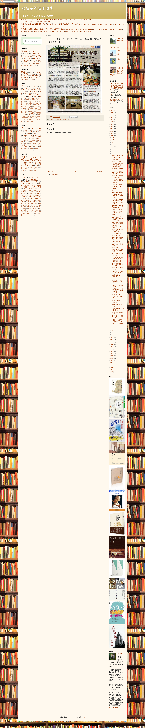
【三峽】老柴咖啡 (116, 233)
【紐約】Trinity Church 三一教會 (120, 52)
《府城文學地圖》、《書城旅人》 (117, 254)
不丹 (58, 23)
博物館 (113, 30)
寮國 (22, 141)
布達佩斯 (31, 108)
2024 (111, 115)
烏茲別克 (31, 148)
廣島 (25, 94)
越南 (22, 146)
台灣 (55, 119)
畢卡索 (76, 31)
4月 (113, 327)
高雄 (64, 119)
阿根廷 (26, 148)
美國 (40, 128)
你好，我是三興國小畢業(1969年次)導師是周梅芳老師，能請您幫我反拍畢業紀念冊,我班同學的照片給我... (116, 86)
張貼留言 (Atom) (54, 174)
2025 (111, 112)
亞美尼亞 (49, 23)
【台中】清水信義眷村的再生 (117, 312)
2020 (111, 124)
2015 (111, 135)
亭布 (26, 113)
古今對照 (35, 62)
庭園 (54, 30)
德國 (36, 132)
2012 (111, 342)
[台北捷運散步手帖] (117, 487)
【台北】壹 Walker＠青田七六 (117, 316)
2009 (111, 349)
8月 (113, 147)
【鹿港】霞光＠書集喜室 (117, 324)
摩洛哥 (67, 23)
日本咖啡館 (41, 30)
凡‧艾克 (35, 208)
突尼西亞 (37, 148)
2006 (111, 356)
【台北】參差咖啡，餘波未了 (117, 244)
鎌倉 (35, 96)
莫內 (56, 31)
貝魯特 (28, 109)
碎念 (26, 53)
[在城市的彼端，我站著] (117, 647)
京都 (33, 25)
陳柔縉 (39, 211)
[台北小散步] (117, 577)
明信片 (90, 30)
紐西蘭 (31, 150)
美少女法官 (30, 203)
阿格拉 (26, 104)
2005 (111, 358)
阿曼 (27, 23)
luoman (74, 717)
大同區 (32, 28)
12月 (113, 137)
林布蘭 (24, 208)
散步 (23, 72)
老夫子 (33, 187)
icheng (38, 200)
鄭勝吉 (23, 197)
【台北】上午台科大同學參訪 (117, 286)
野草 (75, 20)
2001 (111, 367)
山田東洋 (39, 206)
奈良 (36, 25)
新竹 (27, 160)
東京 (29, 25)
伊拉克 (27, 150)
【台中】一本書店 (116, 300)
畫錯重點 (26, 65)
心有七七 (36, 177)
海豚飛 (28, 182)
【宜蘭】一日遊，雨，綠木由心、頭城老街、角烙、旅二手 (117, 211)
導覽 (43, 20)
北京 (22, 25)
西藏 (36, 141)
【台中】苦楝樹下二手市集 (117, 305)
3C (29, 58)
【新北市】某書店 (116, 235)
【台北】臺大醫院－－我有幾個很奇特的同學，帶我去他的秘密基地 (117, 201)
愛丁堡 (38, 119)
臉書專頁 (86, 20)
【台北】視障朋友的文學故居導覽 (117, 230)
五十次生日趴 (25, 60)
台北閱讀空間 (47, 21)
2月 (113, 332)
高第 (38, 193)
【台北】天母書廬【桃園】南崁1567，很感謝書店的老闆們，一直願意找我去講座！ (117, 164)
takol (34, 205)
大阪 (25, 98)
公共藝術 (83, 30)
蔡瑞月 (36, 190)
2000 (111, 369)
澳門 (26, 103)
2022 (111, 119)
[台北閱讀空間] (117, 464)
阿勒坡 (33, 109)
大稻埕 (27, 28)
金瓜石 (46, 28)
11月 (113, 140)
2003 (111, 362)
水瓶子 (32, 20)
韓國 (38, 140)
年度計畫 (56, 20)
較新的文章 (50, 171)
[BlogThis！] (72, 117)
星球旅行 (80, 20)
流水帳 (51, 20)
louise (33, 192)
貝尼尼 (23, 206)
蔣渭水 (27, 185)
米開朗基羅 (29, 31)
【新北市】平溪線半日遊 (117, 238)
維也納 (80, 25)
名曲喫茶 (35, 30)
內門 (24, 170)
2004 (111, 360)
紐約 (120, 25)
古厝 (62, 30)
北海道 (72, 23)
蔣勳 (36, 215)
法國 (26, 130)
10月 (113, 142)
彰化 (26, 169)
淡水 (25, 164)
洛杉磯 (24, 114)
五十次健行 (36, 58)
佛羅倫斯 (66, 25)
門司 (22, 99)
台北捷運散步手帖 (35, 77)
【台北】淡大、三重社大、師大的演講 (117, 272)
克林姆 (23, 202)
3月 (113, 330)
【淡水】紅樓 (115, 159)
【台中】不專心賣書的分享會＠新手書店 (117, 320)
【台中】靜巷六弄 (116, 302)
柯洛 (28, 213)
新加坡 (37, 111)
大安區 (37, 28)
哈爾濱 (34, 119)
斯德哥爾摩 (38, 113)
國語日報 (67, 119)
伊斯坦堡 (48, 25)
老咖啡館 (30, 30)
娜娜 (38, 192)
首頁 (90, 20)
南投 (26, 167)
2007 (111, 353)
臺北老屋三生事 (33, 21)
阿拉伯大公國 (36, 143)
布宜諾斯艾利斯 (24, 117)
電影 (95, 30)
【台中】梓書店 (116, 294)
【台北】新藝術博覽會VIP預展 (117, 264)
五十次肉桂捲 (37, 57)
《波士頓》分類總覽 (115, 47)
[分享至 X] (73, 117)
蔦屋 (40, 62)
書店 (70, 30)
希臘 (27, 136)
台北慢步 (40, 21)
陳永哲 (112, 94)
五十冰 (39, 60)
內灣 (31, 170)
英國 (40, 130)
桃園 (30, 162)
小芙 (30, 190)
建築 (34, 52)
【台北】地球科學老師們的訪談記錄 (117, 176)
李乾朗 (31, 210)
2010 (111, 346)
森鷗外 (23, 211)
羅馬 (56, 25)
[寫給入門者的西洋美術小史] (117, 624)
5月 (113, 154)
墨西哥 (36, 146)
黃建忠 (29, 197)
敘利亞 (31, 23)
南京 (29, 116)
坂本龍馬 (27, 215)
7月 (113, 149)
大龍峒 (31, 167)
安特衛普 (38, 116)
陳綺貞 (29, 205)
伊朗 (40, 23)
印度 (54, 23)
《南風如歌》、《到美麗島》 (117, 169)
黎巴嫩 (36, 23)
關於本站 (27, 20)
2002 (111, 365)
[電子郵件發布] (67, 117)
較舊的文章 (100, 171)
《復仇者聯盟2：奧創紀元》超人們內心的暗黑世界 (117, 290)
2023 (111, 117)
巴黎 (53, 25)
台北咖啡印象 (24, 77)
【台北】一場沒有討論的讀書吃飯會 (117, 156)
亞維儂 (26, 111)
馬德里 (105, 25)
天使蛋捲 (39, 185)
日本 (32, 128)
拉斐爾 (35, 31)
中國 (25, 132)
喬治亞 (28, 145)
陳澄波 (85, 31)
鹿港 (35, 169)
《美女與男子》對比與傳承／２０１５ (117, 226)
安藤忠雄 (23, 190)
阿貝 (35, 183)
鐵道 (51, 30)
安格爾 (26, 210)
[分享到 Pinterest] (77, 117)
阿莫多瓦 (31, 193)
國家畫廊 (75, 25)
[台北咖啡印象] (117, 599)
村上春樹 (23, 203)
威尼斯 (60, 25)
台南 (53, 28)
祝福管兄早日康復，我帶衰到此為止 (117, 206)
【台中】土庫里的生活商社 (117, 297)
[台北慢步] (117, 418)
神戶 (40, 25)
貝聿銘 (24, 205)
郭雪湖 (80, 31)
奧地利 (25, 135)
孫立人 (34, 202)
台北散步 (47, 30)
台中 (33, 90)
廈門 (36, 108)
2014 (111, 337)
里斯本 (116, 25)
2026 (111, 110)
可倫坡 (29, 119)
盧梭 (36, 213)
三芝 (28, 170)
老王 (36, 203)
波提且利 (29, 211)
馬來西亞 (34, 145)
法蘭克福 (100, 25)
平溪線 (41, 28)
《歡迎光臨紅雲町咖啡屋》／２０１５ (117, 250)
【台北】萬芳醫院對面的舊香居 (117, 172)
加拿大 (27, 146)
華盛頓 (31, 117)
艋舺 (37, 165)
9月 (113, 144)
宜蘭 (22, 160)
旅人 (80, 30)
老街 (59, 30)
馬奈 (53, 31)
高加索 (44, 23)
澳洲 (39, 145)
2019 (111, 126)
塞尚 (24, 213)
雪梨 (32, 121)
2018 (111, 129)
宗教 (87, 30)
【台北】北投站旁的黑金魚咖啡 (117, 268)
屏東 (26, 165)
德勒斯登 (94, 25)
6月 (113, 151)
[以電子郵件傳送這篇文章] (70, 117)
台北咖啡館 (24, 30)
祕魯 (76, 23)
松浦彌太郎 (37, 210)
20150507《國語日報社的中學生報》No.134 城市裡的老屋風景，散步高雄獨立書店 (117, 259)
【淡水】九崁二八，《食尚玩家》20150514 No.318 (117, 276)
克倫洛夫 (25, 108)
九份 (50, 28)
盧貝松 (26, 198)
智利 (80, 23)
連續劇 (104, 30)
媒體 (47, 20)
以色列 (23, 23)
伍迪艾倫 (100, 30)
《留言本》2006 (120, 59)
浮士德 (32, 213)
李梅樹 (38, 205)
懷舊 (64, 30)
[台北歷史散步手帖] (117, 441)
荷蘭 (30, 143)
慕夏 (67, 31)
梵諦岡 (33, 140)
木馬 (22, 183)
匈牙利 (23, 145)
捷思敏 (31, 188)
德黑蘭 (29, 106)
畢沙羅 (34, 211)
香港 (38, 98)
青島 (40, 117)
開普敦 (36, 117)
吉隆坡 (33, 116)
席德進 (32, 215)
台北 (22, 28)
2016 (111, 133)
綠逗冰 (62, 20)
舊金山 (34, 114)
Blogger (84, 717)
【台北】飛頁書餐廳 (117, 184)
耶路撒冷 (36, 104)
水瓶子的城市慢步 (37, 8)
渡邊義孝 (26, 187)
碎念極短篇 (114, 215)
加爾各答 (25, 116)
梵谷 (63, 31)
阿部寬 (39, 187)
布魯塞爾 (31, 111)
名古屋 (23, 101)
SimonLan (23, 195)
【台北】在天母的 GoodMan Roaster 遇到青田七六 (117, 218)
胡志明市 (27, 121)
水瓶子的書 (24, 21)
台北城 (33, 160)
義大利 (33, 130)
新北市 (33, 86)
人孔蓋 (32, 63)
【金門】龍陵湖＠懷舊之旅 (120, 40)
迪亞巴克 (35, 106)
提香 (39, 202)
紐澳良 (29, 114)
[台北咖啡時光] (117, 558)
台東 (56, 28)
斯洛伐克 (62, 23)
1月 (113, 334)
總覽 (22, 20)
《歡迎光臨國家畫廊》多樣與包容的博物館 (117, 222)
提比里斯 (31, 113)
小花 (30, 195)
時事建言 (27, 74)
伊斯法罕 (39, 114)
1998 (111, 372)
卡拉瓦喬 (40, 31)
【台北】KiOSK (116, 247)
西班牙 (40, 133)
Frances (28, 192)
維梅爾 (36, 198)
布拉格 (85, 25)
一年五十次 (26, 63)
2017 (111, 131)
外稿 (36, 20)
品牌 (72, 30)
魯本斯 (45, 31)
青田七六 (70, 20)
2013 (111, 340)
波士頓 (23, 96)
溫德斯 (35, 197)
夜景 (33, 60)
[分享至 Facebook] (75, 117)
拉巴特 (22, 121)
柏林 (89, 25)
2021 (111, 122)
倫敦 (70, 25)
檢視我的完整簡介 (113, 708)
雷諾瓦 (29, 208)
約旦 (31, 104)
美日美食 (32, 65)
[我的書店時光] (117, 535)
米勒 (49, 31)
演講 (40, 20)
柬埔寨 (28, 133)
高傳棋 (27, 200)
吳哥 (43, 25)
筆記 (25, 58)
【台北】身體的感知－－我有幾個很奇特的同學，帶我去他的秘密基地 (117, 195)
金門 (58, 28)
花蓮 (35, 164)
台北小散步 (32, 79)
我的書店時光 (24, 79)
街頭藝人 (76, 30)
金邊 (40, 106)
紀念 (39, 53)
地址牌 (29, 57)
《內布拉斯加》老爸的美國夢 (117, 187)
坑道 (56, 30)
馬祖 (61, 28)
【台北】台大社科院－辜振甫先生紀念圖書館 (117, 281)
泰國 (31, 141)
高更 (60, 31)
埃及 (31, 146)
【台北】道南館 (116, 241)
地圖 (66, 20)
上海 (26, 25)
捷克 (31, 132)
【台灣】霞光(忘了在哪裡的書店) (118, 309)
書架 (33, 53)
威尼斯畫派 (119, 30)
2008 (111, 351)
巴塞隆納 (110, 25)
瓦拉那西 (31, 103)
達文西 (23, 31)
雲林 (35, 101)
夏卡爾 (71, 31)
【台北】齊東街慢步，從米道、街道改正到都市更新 (117, 181)
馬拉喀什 (25, 119)
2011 (111, 344)
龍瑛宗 (90, 31)
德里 (37, 103)
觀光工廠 (108, 30)
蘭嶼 (35, 170)
